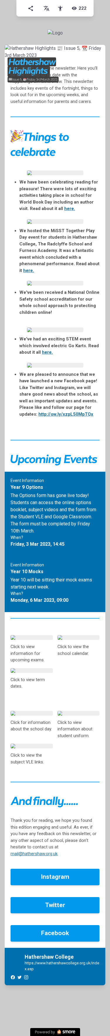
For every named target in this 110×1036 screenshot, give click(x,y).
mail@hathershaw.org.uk (34, 853)
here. (69, 208)
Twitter (55, 905)
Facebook (55, 933)
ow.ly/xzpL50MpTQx (65, 414)
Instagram (55, 876)
